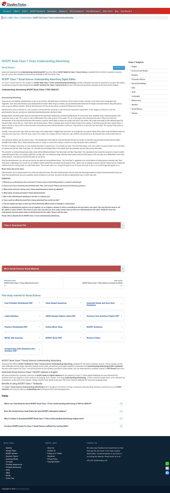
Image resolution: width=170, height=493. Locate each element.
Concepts (9, 461)
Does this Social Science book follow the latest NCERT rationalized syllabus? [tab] (35, 411)
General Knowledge (139, 83)
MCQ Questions (76, 11)
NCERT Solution (12, 453)
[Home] (15, 4)
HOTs (8, 470)
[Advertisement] (71, 38)
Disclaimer (51, 456)
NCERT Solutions (36, 11)
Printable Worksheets (13, 467)
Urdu (133, 87)
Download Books (12, 459)
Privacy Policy (52, 459)
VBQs (8, 473)
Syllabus (9, 448)
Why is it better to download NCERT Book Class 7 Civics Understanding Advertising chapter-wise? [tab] (44, 419)
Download (51, 11)
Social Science (26, 18)
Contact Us (51, 450)
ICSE (24, 11)
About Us (50, 448)
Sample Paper (11, 450)
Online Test (10, 478)
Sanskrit (135, 104)
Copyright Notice (53, 461)
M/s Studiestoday (23, 489)
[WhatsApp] (167, 463)
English (134, 66)
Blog (116, 11)
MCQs (8, 475)
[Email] (167, 468)
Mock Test (107, 11)
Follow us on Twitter (54, 453)
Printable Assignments (14, 464)
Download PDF (119, 67)
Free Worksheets (92, 11)
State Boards (126, 11)
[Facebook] (167, 473)
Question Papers (12, 456)
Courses (6, 11)
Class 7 (17, 18)
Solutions (62, 11)
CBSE (15, 11)
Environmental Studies (140, 71)
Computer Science (138, 79)
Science (134, 113)
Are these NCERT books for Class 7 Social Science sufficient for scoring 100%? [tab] (36, 426)
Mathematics (136, 100)
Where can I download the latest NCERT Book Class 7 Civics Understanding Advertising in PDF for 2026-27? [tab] (47, 404)
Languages (136, 96)
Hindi (133, 92)
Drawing (135, 75)
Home (5, 18)
